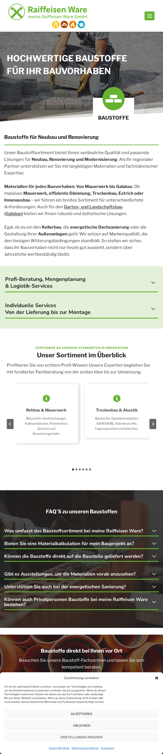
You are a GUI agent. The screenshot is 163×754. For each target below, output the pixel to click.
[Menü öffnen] (150, 15)
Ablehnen (81, 726)
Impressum (107, 748)
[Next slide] (152, 424)
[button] (157, 678)
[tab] (73, 469)
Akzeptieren (81, 714)
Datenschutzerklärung (85, 748)
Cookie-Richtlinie (59, 748)
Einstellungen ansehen (81, 737)
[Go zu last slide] (10, 424)
